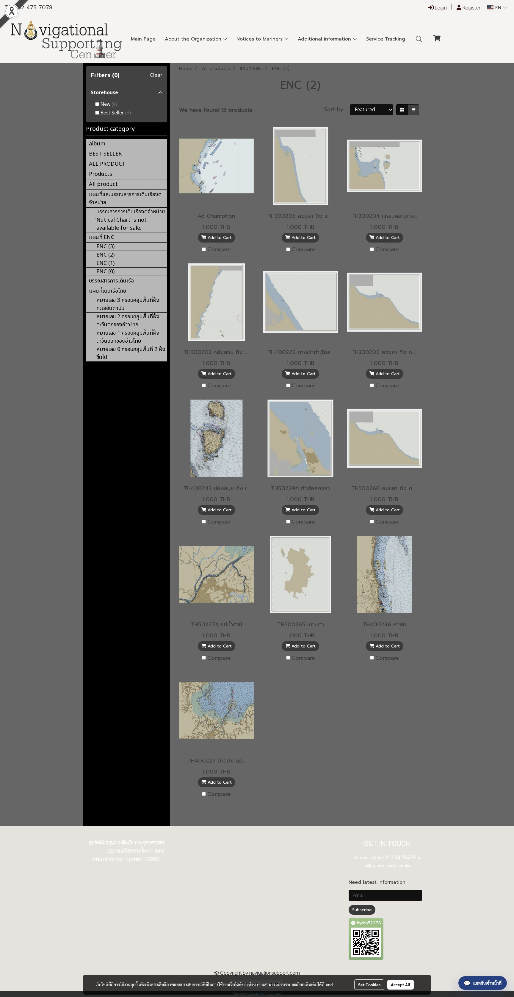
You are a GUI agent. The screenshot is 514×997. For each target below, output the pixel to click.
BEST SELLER (105, 154)
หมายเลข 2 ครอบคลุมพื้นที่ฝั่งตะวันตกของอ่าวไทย (127, 321)
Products (100, 174)
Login (440, 7)
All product (103, 184)
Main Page (143, 39)
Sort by (337, 109)
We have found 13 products (215, 110)
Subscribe (362, 910)
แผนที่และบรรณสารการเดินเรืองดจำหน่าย (125, 198)
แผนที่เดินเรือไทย (107, 291)
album (97, 144)
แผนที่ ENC (101, 237)
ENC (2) (105, 255)
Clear (156, 75)
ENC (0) (105, 272)
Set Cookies (369, 984)
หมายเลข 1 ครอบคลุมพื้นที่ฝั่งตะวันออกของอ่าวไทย (127, 337)
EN (498, 7)
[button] (419, 39)
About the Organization (194, 39)
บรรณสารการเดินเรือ (111, 281)
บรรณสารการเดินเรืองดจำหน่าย (130, 212)
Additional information (325, 39)
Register (470, 7)
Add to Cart (219, 238)
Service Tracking (385, 39)
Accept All (400, 984)
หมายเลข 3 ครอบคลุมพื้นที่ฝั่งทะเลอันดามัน (127, 304)
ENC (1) (105, 263)
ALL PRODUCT (107, 164)
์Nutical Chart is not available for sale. (121, 224)
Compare (219, 250)
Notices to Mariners (260, 39)
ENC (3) (105, 247)
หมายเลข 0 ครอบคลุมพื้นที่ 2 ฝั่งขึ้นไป (130, 353)
